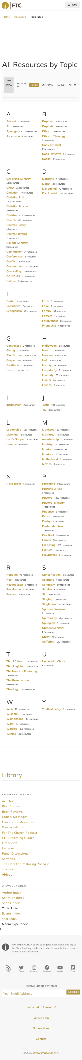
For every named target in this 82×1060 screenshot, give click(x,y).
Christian (12, 192)
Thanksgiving (15, 666)
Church (11, 220)
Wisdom (12, 714)
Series (61, 85)
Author (73, 85)
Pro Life (47, 550)
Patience (48, 511)
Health (46, 350)
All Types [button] (9, 82)
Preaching (49, 545)
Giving (10, 350)
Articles (7, 801)
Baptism (48, 121)
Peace (46, 516)
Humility (48, 375)
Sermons (8, 859)
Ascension (13, 136)
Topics (34, 85)
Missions (48, 454)
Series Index (11, 903)
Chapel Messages (14, 817)
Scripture (47, 85)
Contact (41, 1039)
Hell (45, 360)
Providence (49, 555)
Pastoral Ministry (53, 502)
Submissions (41, 1028)
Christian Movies (17, 206)
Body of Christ (51, 145)
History (47, 365)
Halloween (49, 345)
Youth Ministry (51, 709)
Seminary (48, 584)
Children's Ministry (18, 178)
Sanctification (51, 574)
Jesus (45, 405)
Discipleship (50, 193)
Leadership (13, 429)
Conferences (14, 256)
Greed (10, 370)
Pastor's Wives (52, 488)
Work (10, 724)
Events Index (11, 913)
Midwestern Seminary (45, 1053)
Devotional (49, 188)
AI (7, 126)
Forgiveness (50, 321)
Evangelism (14, 311)
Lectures (8, 848)
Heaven (47, 355)
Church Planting (16, 234)
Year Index (10, 919)
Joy (44, 409)
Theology (12, 689)
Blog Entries (11, 806)
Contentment (14, 266)
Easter (10, 301)
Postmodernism (52, 526)
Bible (45, 131)
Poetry (46, 521)
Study (46, 637)
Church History (16, 225)
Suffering (48, 641)
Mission (47, 449)
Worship (12, 728)
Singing (47, 599)
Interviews (9, 843)
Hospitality (49, 370)
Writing (11, 733)
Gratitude (12, 365)
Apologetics (14, 131)
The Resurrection (17, 680)
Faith (45, 301)
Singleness (49, 604)
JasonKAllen (41, 1018)
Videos (7, 874)
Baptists (47, 126)
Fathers (47, 316)
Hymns (47, 385)
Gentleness (13, 345)
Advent (11, 121)
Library (12, 775)
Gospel (11, 360)
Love (9, 444)
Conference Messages (18, 822)
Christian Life (15, 197)
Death (46, 183)
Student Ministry (53, 628)
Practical (48, 535)
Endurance (13, 306)
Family (46, 311)
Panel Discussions (15, 853)
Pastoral (47, 497)
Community (14, 251)
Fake (45, 306)
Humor (46, 380)
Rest (9, 579)
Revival (11, 594)
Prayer (46, 540)
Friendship (49, 325)
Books (46, 159)
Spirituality (49, 618)
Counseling (13, 271)
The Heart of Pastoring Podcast (25, 864)
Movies (47, 464)
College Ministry (17, 243)
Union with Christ (53, 661)
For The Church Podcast (19, 833)
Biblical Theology (53, 136)
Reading (12, 574)
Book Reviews (51, 154)
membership (50, 439)
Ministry (47, 444)
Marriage (48, 434)
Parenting (48, 484)
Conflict (11, 261)
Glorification (14, 355)
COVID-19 (13, 276)
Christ (10, 187)
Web (9, 709)
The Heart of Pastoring (21, 671)
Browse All (21, 85)
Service (47, 589)
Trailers (7, 869)
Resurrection (14, 584)
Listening (12, 434)
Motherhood (50, 459)
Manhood (48, 429)
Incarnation (13, 405)
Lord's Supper (15, 439)
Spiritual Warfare (54, 609)
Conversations (12, 827)
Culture (11, 281)
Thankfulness (15, 661)
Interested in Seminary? (41, 1007)
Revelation (13, 589)
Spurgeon (48, 623)
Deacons (48, 178)
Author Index (11, 892)
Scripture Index (13, 898)
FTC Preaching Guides (18, 838)
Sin (44, 594)
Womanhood (14, 719)
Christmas (13, 215)
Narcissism (13, 484)
